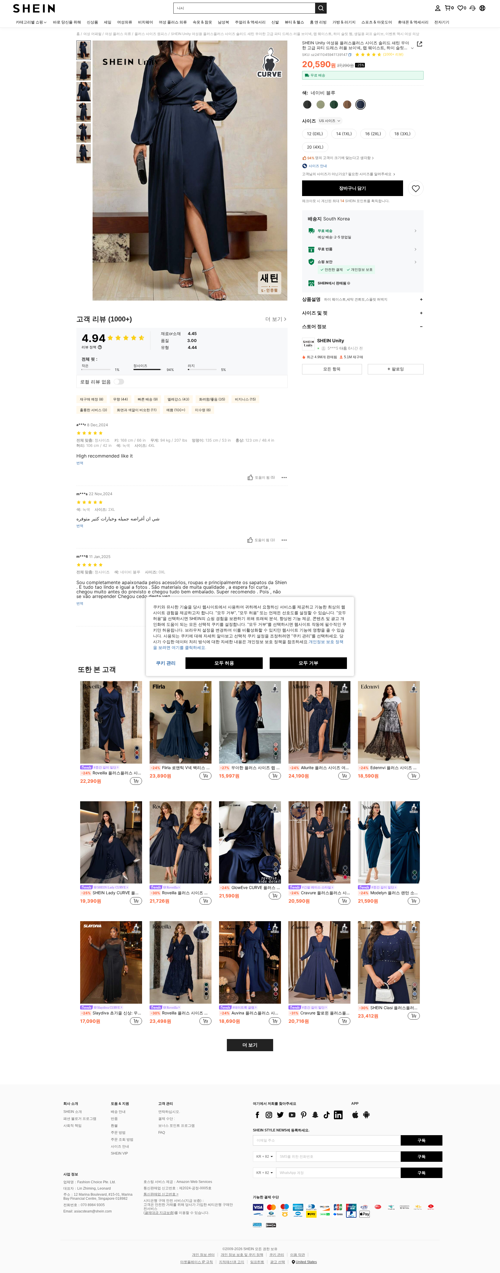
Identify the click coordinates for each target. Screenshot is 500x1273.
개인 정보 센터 (203, 1255)
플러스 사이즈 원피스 (151, 34)
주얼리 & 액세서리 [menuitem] (250, 22)
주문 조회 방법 (122, 1139)
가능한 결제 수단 (266, 1197)
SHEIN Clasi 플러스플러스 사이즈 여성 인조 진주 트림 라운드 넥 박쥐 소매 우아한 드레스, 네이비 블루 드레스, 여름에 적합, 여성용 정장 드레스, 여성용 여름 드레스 (389, 1007)
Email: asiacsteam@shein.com (87, 1211)
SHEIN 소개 (72, 1112)
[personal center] (437, 8)
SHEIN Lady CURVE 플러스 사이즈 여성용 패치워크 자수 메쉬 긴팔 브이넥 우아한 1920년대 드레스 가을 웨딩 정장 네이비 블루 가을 (111, 892)
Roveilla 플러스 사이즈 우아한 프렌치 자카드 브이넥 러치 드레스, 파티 (181, 1013)
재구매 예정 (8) (91, 399)
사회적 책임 (72, 1126)
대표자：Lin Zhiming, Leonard (87, 1188)
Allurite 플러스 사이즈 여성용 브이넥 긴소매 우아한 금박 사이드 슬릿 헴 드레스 (320, 767)
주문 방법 (118, 1133)
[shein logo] (34, 8)
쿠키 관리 (276, 1255)
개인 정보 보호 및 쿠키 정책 (242, 1255)
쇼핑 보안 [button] (325, 262)
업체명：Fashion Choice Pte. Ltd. (89, 1182)
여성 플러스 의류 (118, 34)
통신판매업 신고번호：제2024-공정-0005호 (178, 1188)
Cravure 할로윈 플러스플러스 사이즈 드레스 (320, 1013)
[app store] (355, 1117)
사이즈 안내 (120, 1146)
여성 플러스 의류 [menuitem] (173, 22)
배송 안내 (118, 1112)
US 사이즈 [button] (327, 120)
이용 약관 (297, 1255)
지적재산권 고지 (231, 1262)
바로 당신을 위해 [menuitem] (67, 22)
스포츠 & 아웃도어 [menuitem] (376, 22)
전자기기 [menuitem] (441, 22)
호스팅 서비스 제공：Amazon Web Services (178, 1182)
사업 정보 (70, 1174)
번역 (79, 463)
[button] (472, 8)
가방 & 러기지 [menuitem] (344, 22)
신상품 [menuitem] (92, 22)
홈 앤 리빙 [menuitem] (318, 22)
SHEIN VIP (119, 1153)
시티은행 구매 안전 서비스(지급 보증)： (174, 1201)
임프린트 (257, 1262)
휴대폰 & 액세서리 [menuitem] (413, 22)
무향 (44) (120, 399)
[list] (299, 1115)
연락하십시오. (169, 1112)
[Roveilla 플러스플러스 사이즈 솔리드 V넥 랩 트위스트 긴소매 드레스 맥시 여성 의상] (111, 722)
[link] (449, 7)
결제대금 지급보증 (159, 1213)
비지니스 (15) (245, 399)
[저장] (416, 188)
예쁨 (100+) (175, 410)
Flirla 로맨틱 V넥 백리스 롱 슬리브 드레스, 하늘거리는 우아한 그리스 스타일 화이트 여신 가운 (181, 767)
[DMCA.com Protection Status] (271, 1225)
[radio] (307, 104)
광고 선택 (277, 1262)
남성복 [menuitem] (223, 22)
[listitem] (111, 736)
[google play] (366, 1117)
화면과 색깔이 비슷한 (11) (137, 410)
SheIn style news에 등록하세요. (281, 1130)
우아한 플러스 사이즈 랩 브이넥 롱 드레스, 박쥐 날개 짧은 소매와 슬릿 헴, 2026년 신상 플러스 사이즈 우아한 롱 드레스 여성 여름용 (250, 767)
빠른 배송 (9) (148, 399)
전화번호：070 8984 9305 (84, 1205)
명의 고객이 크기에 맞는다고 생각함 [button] (339, 158)
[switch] (119, 382)
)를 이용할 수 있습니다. (191, 1213)
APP (355, 1104)
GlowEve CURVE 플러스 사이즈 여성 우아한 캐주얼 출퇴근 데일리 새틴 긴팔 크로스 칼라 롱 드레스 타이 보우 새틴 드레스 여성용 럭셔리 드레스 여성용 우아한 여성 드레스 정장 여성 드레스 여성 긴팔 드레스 (250, 887)
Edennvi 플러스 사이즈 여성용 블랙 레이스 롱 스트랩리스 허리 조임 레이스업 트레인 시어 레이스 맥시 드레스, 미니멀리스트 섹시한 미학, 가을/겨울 (389, 767)
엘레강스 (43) (178, 399)
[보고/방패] (284, 477)
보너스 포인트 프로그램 (176, 1126)
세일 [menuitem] (107, 22)
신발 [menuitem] (275, 22)
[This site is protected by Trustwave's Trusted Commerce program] (257, 1225)
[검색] (321, 8)
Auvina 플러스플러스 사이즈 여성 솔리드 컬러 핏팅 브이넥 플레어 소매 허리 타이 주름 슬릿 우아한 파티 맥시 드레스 (250, 1013)
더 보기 (250, 1044)
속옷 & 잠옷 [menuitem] (202, 22)
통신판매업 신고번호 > (161, 1194)
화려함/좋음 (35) (212, 399)
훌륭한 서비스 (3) (93, 410)
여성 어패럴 (92, 34)
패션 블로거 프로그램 (79, 1119)
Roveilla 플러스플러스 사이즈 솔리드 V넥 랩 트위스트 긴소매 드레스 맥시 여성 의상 (111, 773)
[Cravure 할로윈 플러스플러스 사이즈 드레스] (319, 962)
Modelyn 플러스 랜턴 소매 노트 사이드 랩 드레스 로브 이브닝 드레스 (389, 892)
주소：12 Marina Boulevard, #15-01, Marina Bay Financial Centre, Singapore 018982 (98, 1196)
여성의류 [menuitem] (124, 22)
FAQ (161, 1133)
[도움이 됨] (250, 477)
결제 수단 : (166, 1119)
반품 (114, 1119)
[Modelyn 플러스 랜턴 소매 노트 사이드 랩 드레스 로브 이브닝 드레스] (389, 842)
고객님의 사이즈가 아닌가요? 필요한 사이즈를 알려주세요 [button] (347, 174)
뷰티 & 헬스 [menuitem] (294, 22)
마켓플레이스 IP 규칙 (196, 1262)
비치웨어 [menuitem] (145, 22)
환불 (114, 1126)
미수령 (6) (203, 410)
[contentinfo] (347, 1211)
